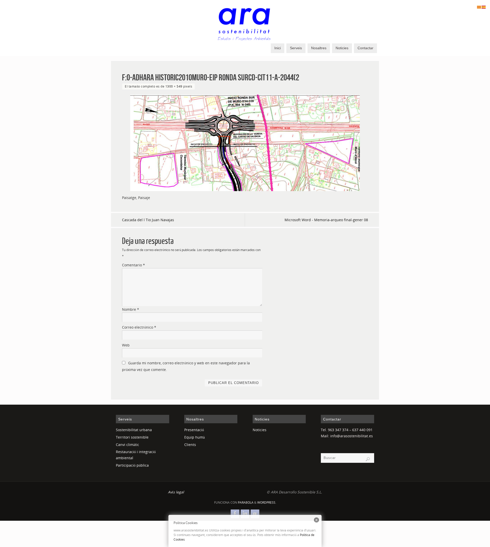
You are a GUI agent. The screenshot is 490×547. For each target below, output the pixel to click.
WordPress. (266, 502)
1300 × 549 (173, 86)
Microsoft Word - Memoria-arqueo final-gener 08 (326, 219)
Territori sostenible (132, 437)
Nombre (130, 309)
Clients (190, 444)
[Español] (484, 6)
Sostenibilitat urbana (134, 429)
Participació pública (132, 465)
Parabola (245, 502)
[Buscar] (367, 459)
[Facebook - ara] (235, 513)
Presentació (194, 429)
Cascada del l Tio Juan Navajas (148, 219)
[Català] (479, 6)
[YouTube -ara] (255, 513)
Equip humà (194, 437)
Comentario (133, 265)
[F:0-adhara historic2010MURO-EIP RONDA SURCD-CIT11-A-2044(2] (245, 142)
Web (126, 345)
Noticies (259, 429)
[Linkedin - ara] (245, 513)
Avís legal (176, 492)
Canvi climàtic (127, 444)
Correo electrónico (139, 327)
